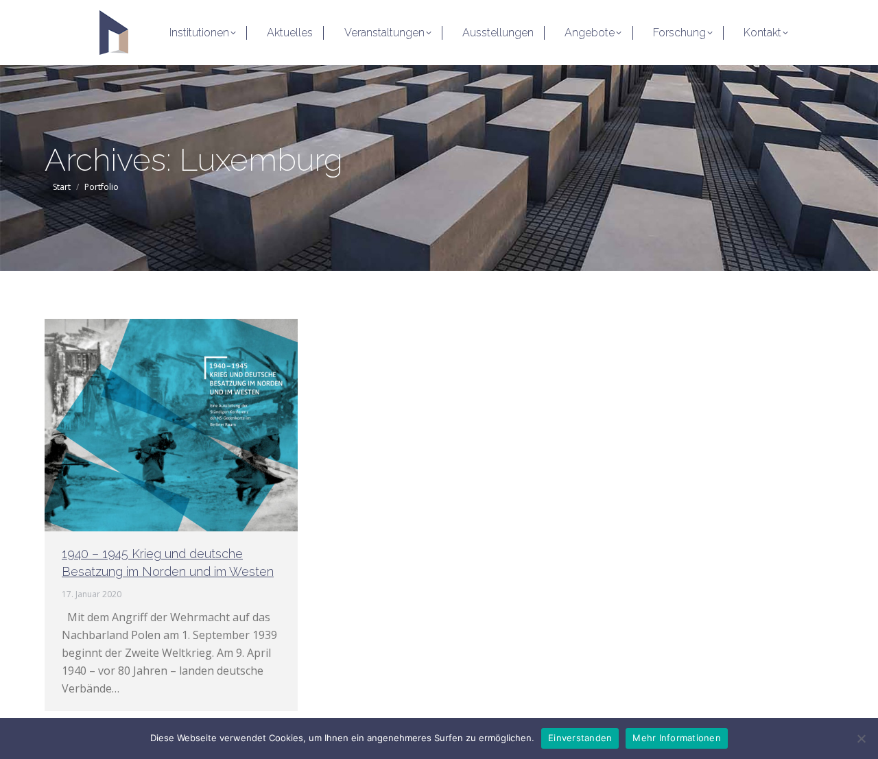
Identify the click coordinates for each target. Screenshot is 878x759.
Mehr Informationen (676, 737)
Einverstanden (580, 737)
